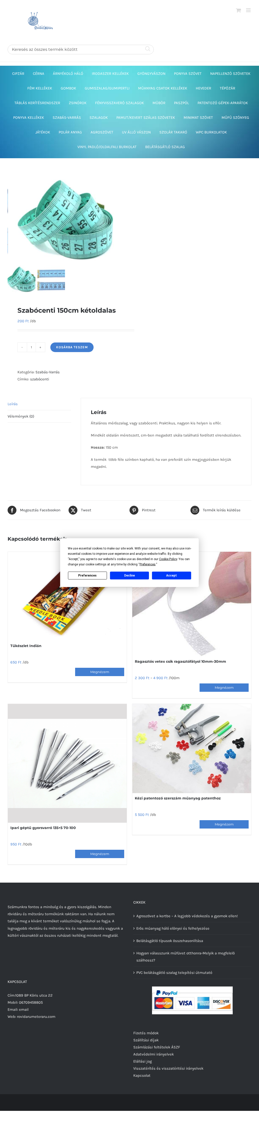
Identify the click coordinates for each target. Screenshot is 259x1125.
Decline (129, 575)
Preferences (87, 575)
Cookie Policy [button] (168, 559)
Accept (171, 575)
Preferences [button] (148, 564)
